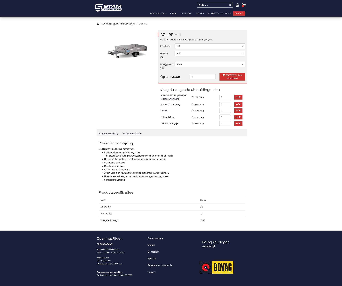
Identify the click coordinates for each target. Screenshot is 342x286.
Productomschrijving (108, 133)
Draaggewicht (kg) (166, 66)
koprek (163, 111)
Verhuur (151, 245)
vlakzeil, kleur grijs (169, 123)
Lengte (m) (165, 46)
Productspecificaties (132, 133)
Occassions (154, 251)
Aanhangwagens (110, 24)
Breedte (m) (164, 55)
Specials (152, 258)
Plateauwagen (128, 24)
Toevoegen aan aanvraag (233, 76)
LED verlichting (167, 117)
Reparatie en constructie (160, 265)
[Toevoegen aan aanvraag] (238, 97)
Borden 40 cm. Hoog (170, 104)
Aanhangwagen (155, 238)
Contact (151, 272)
